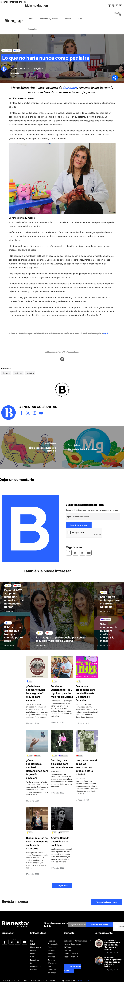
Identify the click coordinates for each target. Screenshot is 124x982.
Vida (80, 18)
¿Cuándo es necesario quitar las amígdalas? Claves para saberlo (35, 693)
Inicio (32, 941)
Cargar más (62, 885)
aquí (105, 333)
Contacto (51, 960)
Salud (29, 18)
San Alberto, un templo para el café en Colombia (110, 601)
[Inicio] (12, 21)
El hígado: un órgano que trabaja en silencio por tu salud (13, 634)
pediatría (30, 373)
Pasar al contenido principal (13, 2)
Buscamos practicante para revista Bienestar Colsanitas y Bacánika (85, 693)
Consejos (6, 373)
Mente (68, 18)
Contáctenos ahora (72, 968)
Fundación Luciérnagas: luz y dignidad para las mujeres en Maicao (113, 961)
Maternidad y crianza (48, 18)
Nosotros (33, 970)
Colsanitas (70, 87)
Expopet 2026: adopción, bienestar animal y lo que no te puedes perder (14, 598)
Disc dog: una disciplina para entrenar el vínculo (62, 764)
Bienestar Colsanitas (18, 69)
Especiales (32, 29)
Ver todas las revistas (107, 902)
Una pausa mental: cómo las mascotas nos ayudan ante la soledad (87, 767)
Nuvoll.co (83, 981)
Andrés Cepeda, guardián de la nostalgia (60, 841)
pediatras (18, 373)
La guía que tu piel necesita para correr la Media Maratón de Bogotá (61, 639)
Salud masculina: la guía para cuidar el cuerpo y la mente (108, 632)
